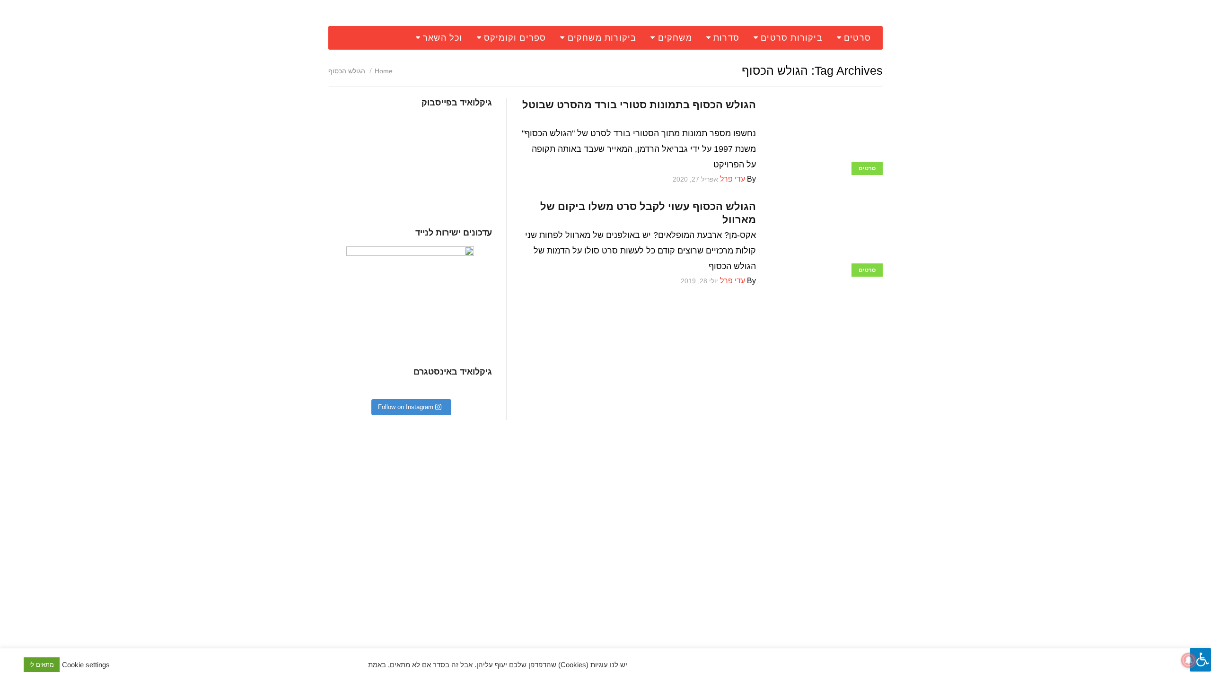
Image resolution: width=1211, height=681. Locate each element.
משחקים (675, 38)
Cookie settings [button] (86, 665)
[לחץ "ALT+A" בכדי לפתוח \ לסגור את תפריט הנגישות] (1200, 660)
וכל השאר (443, 38)
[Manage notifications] (1188, 660)
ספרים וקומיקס (515, 38)
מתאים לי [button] (41, 664)
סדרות (726, 38)
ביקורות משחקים (602, 38)
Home (384, 71)
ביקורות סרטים (792, 38)
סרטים (857, 38)
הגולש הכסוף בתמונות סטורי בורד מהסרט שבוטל (639, 105)
